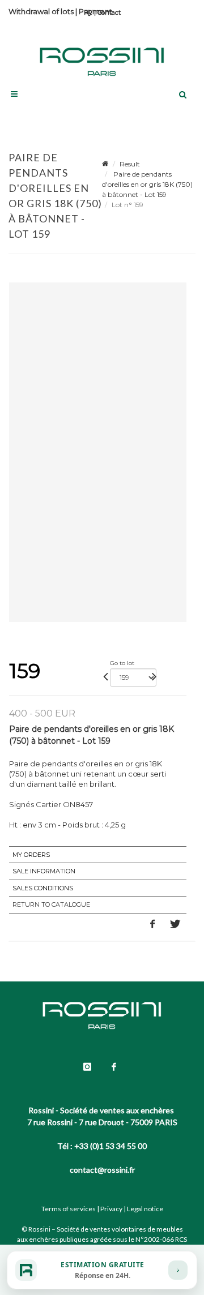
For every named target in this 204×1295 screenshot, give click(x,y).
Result (130, 164)
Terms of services (68, 1208)
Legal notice (145, 1208)
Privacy (111, 1208)
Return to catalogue (51, 904)
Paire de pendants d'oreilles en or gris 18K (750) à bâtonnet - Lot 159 (147, 184)
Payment (95, 11)
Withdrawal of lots (41, 11)
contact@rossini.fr (102, 1169)
